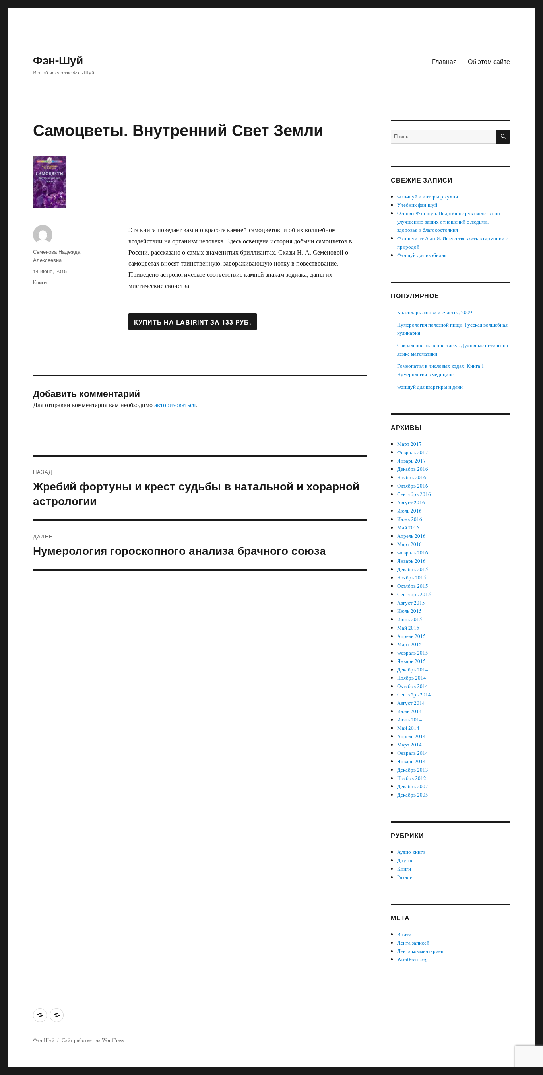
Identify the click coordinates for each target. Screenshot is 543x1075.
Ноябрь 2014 (411, 677)
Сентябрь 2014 (414, 694)
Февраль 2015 (412, 652)
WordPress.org (412, 959)
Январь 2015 (411, 661)
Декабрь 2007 (412, 786)
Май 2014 (408, 727)
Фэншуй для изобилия (421, 255)
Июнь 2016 (409, 519)
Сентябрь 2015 (414, 594)
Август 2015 (411, 602)
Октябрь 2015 (412, 585)
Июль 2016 (409, 510)
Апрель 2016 (411, 535)
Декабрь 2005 (412, 794)
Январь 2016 (411, 560)
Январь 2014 (411, 761)
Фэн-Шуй (58, 60)
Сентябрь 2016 (414, 494)
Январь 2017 (411, 460)
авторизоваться (175, 404)
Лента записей (413, 942)
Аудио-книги (411, 851)
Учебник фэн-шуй (417, 204)
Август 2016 (411, 502)
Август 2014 (411, 702)
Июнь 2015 (409, 619)
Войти (404, 934)
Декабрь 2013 (412, 769)
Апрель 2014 (411, 736)
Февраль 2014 (412, 752)
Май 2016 (408, 527)
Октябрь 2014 (412, 686)
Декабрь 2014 (412, 669)
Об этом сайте (489, 61)
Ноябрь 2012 (411, 777)
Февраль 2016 (412, 552)
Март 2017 (409, 443)
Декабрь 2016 (412, 468)
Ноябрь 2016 (411, 477)
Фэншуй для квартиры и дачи (430, 386)
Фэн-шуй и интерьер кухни (427, 196)
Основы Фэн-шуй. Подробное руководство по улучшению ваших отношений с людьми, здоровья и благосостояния (448, 221)
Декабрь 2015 (412, 569)
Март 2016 (409, 544)
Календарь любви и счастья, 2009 (434, 312)
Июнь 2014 (409, 719)
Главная (444, 61)
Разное (404, 877)
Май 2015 (408, 627)
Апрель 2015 (411, 636)
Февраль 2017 (412, 452)
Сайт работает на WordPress (93, 1040)
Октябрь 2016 (412, 485)
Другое (405, 860)
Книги (40, 282)
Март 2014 (409, 744)
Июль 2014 (409, 711)
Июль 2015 (409, 610)
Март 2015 (409, 644)
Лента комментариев (420, 950)
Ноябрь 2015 (411, 577)
